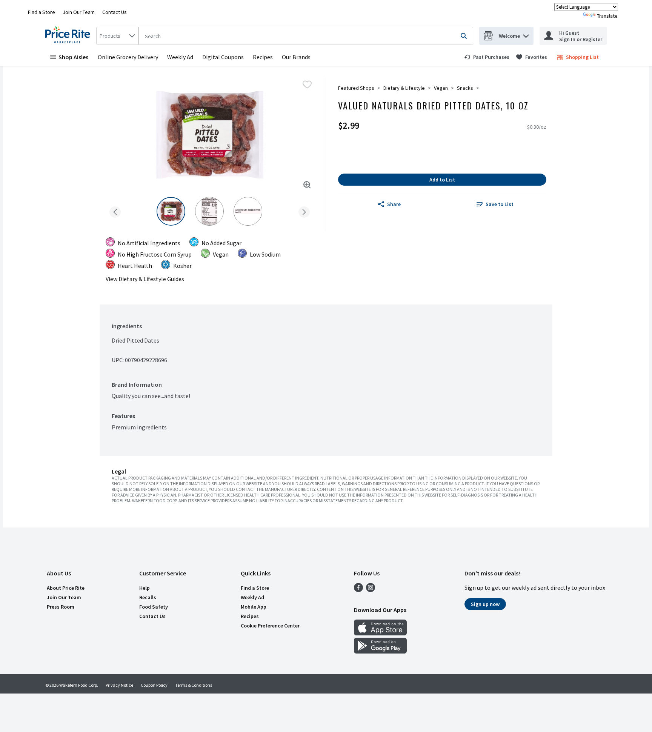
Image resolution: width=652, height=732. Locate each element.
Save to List (500, 204)
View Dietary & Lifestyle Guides (145, 279)
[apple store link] (380, 633)
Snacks (465, 88)
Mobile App (253, 606)
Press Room (60, 606)
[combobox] (117, 36)
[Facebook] (358, 590)
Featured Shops (356, 88)
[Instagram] (370, 590)
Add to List (442, 179)
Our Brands (296, 57)
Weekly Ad (180, 57)
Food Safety (153, 606)
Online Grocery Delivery (128, 57)
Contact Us (114, 12)
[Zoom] (307, 185)
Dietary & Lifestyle (404, 88)
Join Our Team (79, 12)
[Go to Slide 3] (248, 211)
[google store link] (380, 651)
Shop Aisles (73, 57)
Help (144, 587)
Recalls (147, 597)
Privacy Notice (119, 685)
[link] (487, 57)
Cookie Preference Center (270, 625)
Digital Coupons (223, 57)
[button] (526, 34)
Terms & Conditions (193, 685)
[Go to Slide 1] (171, 211)
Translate (607, 15)
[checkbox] (307, 84)
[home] (69, 36)
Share (394, 204)
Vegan (441, 88)
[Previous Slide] (115, 210)
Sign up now (485, 604)
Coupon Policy (154, 685)
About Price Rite (66, 587)
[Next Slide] (304, 210)
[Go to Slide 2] (209, 211)
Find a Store (41, 12)
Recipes (263, 57)
